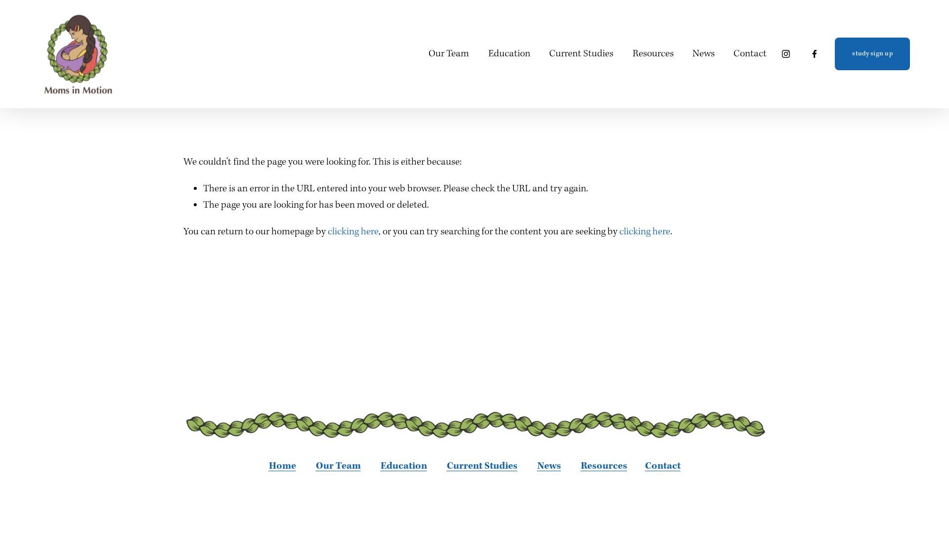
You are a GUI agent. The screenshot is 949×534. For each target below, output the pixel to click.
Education (509, 54)
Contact (750, 54)
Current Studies (581, 54)
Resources (653, 54)
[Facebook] (815, 54)
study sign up (872, 53)
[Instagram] (786, 54)
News (703, 54)
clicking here (353, 232)
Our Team (449, 54)
